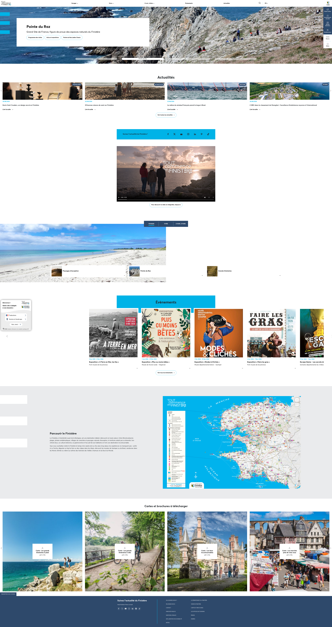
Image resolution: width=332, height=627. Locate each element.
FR (265, 3)
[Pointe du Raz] (142, 56)
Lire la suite (7, 109)
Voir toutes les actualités (165, 115)
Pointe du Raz (327, 11)
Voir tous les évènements (165, 372)
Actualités (227, 3)
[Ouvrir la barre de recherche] (260, 3)
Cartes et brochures (197, 607)
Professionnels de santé (327, 18)
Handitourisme (327, 32)
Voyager (73, 3)
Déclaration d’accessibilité (174, 619)
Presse (193, 615)
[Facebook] (118, 608)
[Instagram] (129, 608)
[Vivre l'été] (96, 56)
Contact (168, 607)
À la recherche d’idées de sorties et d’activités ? (42, 37)
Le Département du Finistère (199, 600)
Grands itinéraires (327, 25)
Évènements (189, 3)
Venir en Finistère (196, 604)
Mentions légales (171, 615)
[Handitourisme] (236, 56)
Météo (327, 46)
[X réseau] (122, 608)
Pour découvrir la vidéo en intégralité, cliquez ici (166, 204)
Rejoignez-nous (170, 604)
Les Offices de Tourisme (198, 611)
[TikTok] (139, 608)
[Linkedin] (132, 608)
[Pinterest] (136, 608)
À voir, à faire (149, 3)
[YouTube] (125, 608)
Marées (327, 38)
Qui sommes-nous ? (171, 600)
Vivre (110, 3)
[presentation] (7, 336)
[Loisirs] (189, 56)
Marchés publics (171, 611)
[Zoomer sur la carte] (297, 400)
